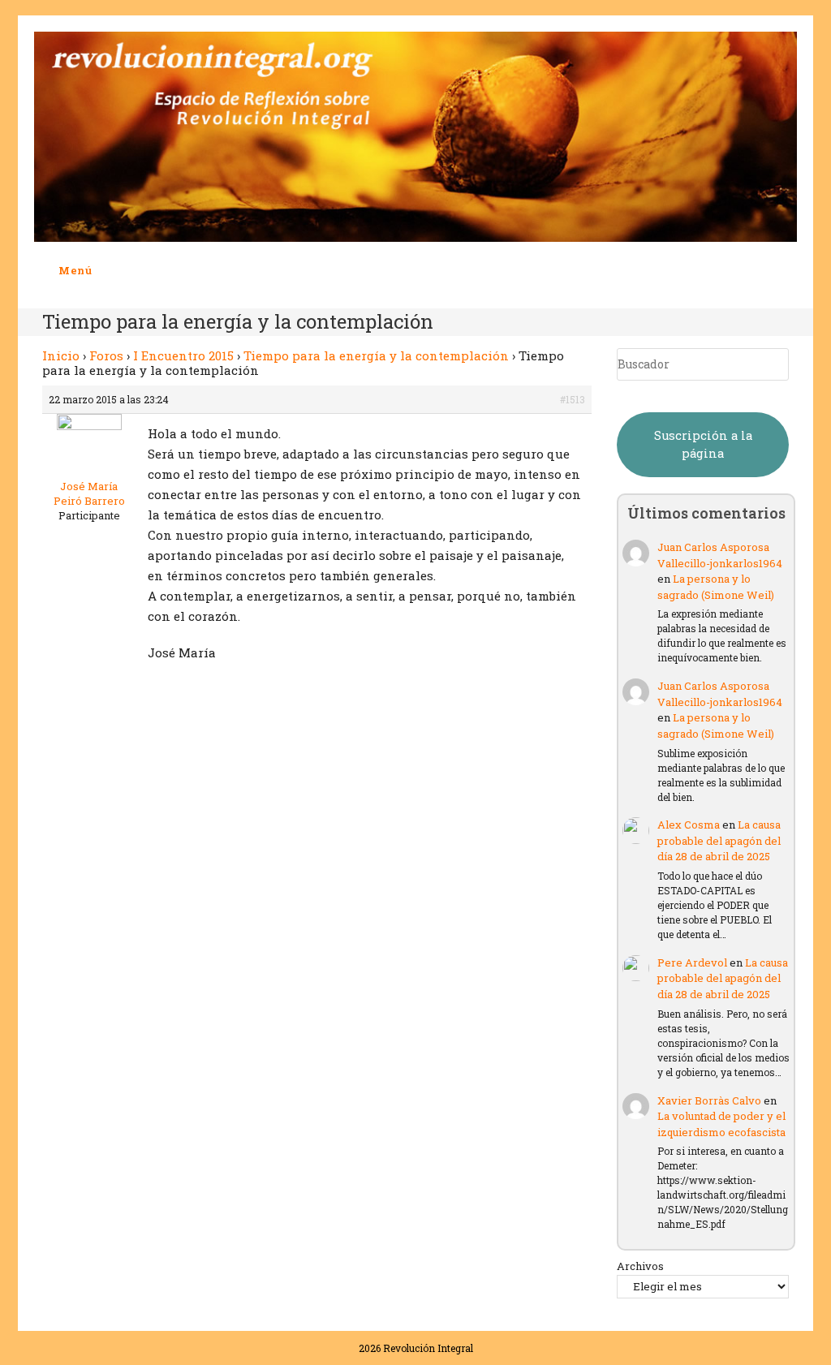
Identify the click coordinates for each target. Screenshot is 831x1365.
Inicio (61, 355)
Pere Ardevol (692, 962)
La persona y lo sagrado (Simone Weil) (715, 586)
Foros (106, 355)
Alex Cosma (688, 824)
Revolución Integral (428, 1347)
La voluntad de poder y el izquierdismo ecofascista (721, 1124)
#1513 (572, 399)
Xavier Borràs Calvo (709, 1100)
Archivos (640, 1266)
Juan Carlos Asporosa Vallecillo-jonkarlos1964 (719, 555)
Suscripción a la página (703, 444)
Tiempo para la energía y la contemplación (376, 355)
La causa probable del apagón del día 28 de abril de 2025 (719, 840)
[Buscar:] (104, 270)
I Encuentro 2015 (183, 355)
